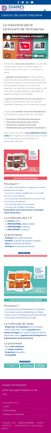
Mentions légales (9, 410)
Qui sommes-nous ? (11, 403)
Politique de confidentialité (13, 414)
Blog (5, 394)
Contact (6, 406)
